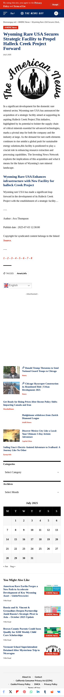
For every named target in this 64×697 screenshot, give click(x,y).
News (24, 375)
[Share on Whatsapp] (31, 691)
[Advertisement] (32, 328)
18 (40, 539)
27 (56, 548)
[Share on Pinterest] (24, 691)
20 (56, 539)
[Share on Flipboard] (17, 691)
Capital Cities (27, 441)
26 (48, 548)
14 (7, 539)
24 (32, 548)
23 (23, 548)
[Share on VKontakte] (58, 691)
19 (48, 539)
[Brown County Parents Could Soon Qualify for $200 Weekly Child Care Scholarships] (52, 632)
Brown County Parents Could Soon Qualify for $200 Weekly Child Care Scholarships (22, 631)
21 (7, 548)
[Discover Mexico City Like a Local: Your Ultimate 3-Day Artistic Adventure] (11, 435)
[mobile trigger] (6, 13)
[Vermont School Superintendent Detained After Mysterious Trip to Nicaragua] (52, 650)
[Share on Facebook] (3, 691)
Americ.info (22, 273)
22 (15, 548)
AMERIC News (11, 27)
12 (48, 530)
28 (7, 558)
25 (40, 548)
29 (15, 558)
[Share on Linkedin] (38, 691)
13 (56, 530)
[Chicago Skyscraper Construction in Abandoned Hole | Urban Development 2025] (11, 388)
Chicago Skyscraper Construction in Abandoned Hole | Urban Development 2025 (40, 386)
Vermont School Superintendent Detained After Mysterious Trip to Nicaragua (21, 650)
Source (7, 240)
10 (32, 530)
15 (15, 539)
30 (23, 558)
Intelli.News (27, 422)
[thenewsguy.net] (32, 13)
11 (40, 530)
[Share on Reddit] (51, 691)
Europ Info (7, 454)
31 (32, 558)
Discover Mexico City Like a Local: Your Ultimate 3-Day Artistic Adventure (39, 434)
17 (32, 539)
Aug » (12, 566)
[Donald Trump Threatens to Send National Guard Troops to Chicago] (11, 372)
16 (23, 539)
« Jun (5, 566)
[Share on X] (10, 691)
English (13, 285)
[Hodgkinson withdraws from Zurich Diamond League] (11, 420)
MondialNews (8, 409)
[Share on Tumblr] (45, 691)
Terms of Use (19, 6)
